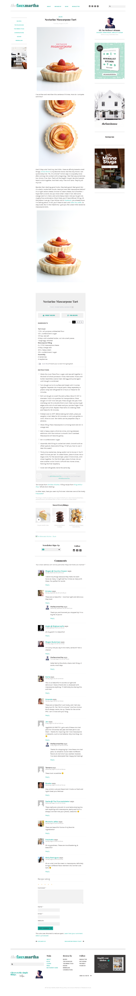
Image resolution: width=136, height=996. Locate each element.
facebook (82, 965)
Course (49, 963)
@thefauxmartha (55, 476)
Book (66, 6)
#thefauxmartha (64, 478)
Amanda (48, 699)
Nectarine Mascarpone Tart (60, 19)
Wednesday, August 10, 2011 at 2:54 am (55, 803)
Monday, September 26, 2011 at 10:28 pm (55, 593)
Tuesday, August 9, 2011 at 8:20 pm (54, 823)
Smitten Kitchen (53, 485)
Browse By (58, 6)
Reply (47, 585)
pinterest (82, 963)
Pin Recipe (73, 315)
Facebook (68, 200)
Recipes (19, 21)
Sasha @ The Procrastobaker (57, 801)
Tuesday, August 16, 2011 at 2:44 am (54, 701)
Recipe (61, 17)
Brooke (48, 783)
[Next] (82, 520)
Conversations (68, 970)
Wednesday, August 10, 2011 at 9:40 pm (55, 769)
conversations (19, 32)
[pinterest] (95, 6)
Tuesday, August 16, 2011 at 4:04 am (54, 678)
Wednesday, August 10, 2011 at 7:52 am (55, 785)
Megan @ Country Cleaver (56, 571)
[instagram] (90, 6)
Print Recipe (50, 315)
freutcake (49, 840)
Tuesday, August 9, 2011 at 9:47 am (54, 841)
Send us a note (84, 976)
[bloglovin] (98, 6)
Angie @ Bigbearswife (54, 626)
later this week (75, 202)
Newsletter (76, 6)
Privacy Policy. (63, 987)
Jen (46, 722)
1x (74, 322)
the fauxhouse (19, 25)
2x (77, 322)
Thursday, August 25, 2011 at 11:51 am (55, 643)
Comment (42, 888)
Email (40, 914)
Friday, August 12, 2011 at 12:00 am (54, 723)
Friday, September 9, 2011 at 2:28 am (54, 628)
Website (41, 921)
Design (65, 965)
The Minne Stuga (68, 963)
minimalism (19, 40)
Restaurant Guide (52, 968)
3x (81, 322)
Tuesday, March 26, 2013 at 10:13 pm (54, 572)
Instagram (82, 961)
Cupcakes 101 (42, 941)
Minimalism (66, 968)
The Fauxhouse (67, 961)
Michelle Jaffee (51, 822)
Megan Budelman (52, 642)
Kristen (48, 591)
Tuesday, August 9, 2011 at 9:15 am (54, 859)
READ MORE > (73, 499)
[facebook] (92, 6)
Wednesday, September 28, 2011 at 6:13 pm (61, 608)
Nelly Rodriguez (52, 858)
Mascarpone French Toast (73, 941)
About (49, 6)
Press (48, 965)
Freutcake (39, 494)
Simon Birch (45, 172)
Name (40, 907)
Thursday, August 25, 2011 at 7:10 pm (59, 659)
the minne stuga (19, 29)
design (19, 36)
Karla (47, 677)
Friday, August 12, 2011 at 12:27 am (59, 745)
